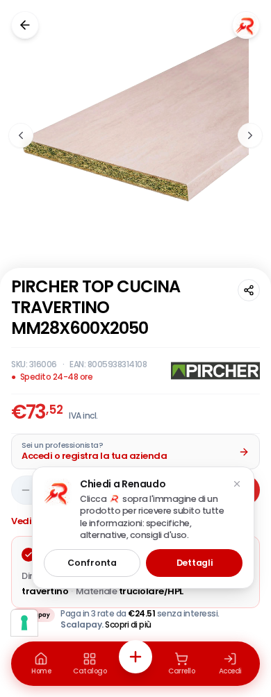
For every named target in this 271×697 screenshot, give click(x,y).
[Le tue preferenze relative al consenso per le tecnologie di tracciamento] (24, 623)
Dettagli (194, 563)
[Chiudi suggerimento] (237, 484)
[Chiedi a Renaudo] (246, 25)
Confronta (91, 563)
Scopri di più (128, 624)
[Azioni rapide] (135, 656)
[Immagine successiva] (250, 135)
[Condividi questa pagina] (249, 290)
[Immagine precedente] (20, 135)
